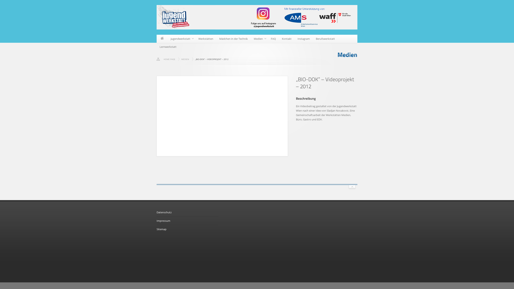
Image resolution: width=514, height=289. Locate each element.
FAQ (273, 39)
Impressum (163, 221)
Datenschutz (164, 212)
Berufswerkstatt (325, 39)
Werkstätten (205, 39)
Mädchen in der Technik (233, 39)
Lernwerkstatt (168, 47)
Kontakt (287, 39)
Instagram (304, 39)
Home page (169, 59)
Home (162, 39)
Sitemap (161, 229)
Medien (257, 39)
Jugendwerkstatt (179, 39)
